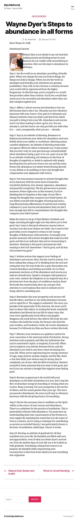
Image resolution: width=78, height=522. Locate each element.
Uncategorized (39, 16)
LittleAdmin (31, 39)
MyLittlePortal (12, 5)
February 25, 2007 (49, 39)
